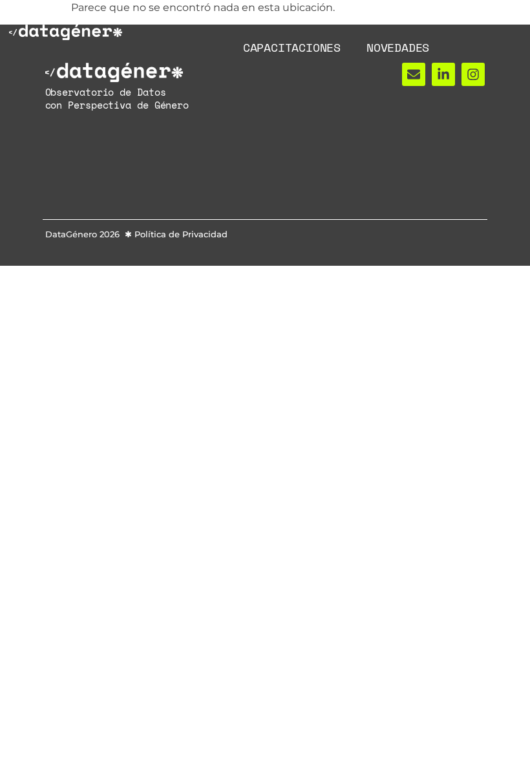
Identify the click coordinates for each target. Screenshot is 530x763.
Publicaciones (439, 17)
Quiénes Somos (233, 17)
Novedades (397, 47)
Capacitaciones (292, 47)
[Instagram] (473, 74)
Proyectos (335, 17)
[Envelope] (413, 74)
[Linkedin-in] (443, 74)
